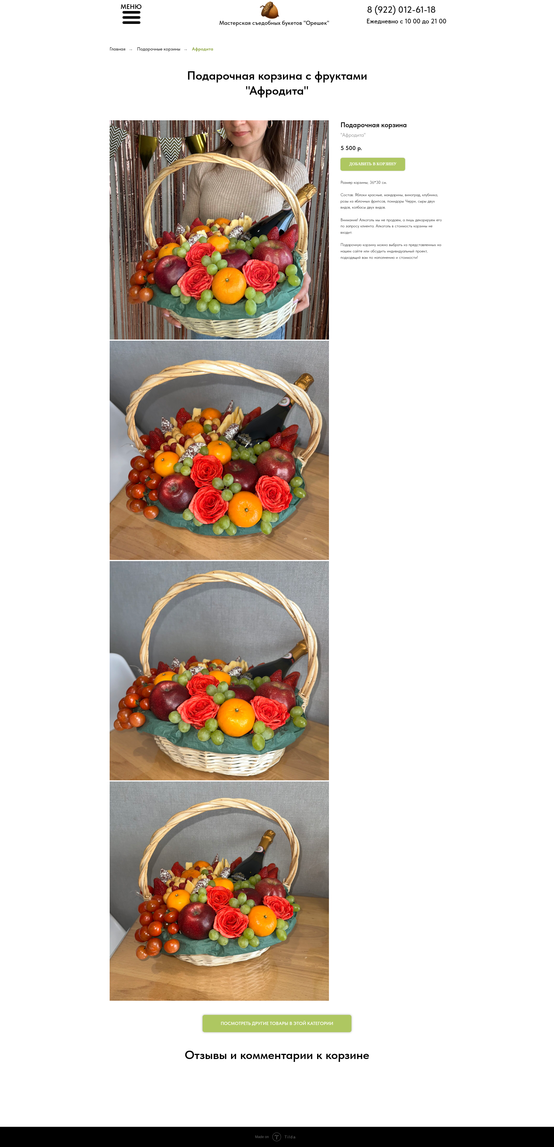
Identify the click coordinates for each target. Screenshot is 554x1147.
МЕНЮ (131, 7)
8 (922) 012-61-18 (401, 9)
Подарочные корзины (158, 49)
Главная (118, 49)
